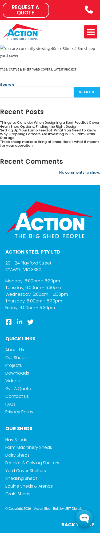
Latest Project (65, 69)
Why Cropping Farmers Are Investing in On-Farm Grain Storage (47, 135)
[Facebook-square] (8, 322)
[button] (91, 31)
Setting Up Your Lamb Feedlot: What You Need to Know (48, 130)
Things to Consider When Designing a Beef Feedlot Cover (49, 122)
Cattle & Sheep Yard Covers (30, 69)
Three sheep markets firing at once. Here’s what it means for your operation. (49, 143)
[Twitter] (30, 322)
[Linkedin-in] (19, 322)
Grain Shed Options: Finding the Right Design (38, 126)
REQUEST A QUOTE (25, 10)
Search (7, 84)
